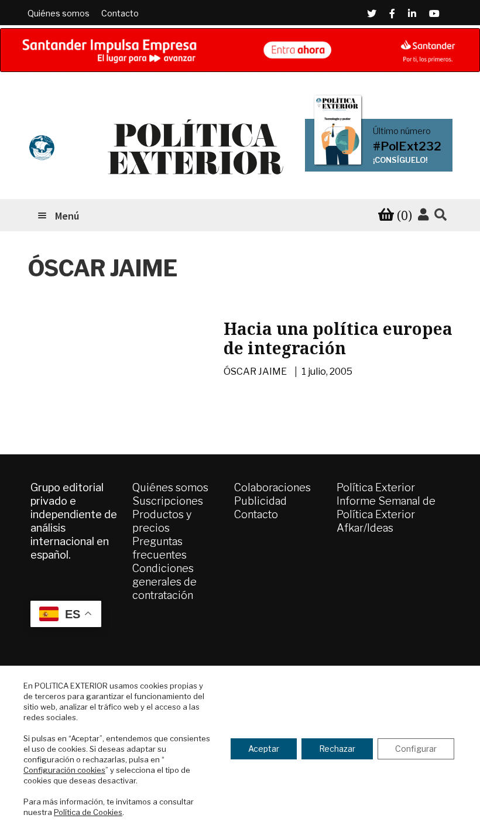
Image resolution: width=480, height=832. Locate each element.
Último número (402, 131)
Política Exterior (376, 487)
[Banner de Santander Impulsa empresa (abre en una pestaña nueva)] (240, 50)
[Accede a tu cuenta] (423, 215)
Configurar (416, 749)
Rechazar (337, 749)
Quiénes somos (59, 13)
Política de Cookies (88, 812)
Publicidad (260, 501)
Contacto (120, 13)
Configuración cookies (64, 770)
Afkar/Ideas (365, 528)
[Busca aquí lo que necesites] (440, 215)
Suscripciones (167, 501)
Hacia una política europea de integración (338, 338)
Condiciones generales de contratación (164, 581)
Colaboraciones (272, 487)
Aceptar (263, 749)
